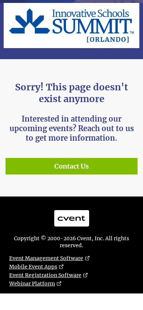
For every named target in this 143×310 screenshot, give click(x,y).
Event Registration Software (45, 275)
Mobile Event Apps (33, 266)
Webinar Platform (32, 283)
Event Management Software (46, 258)
